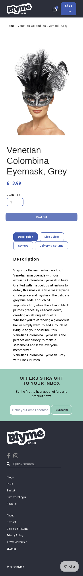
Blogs (10, 477)
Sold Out (41, 217)
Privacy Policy (15, 535)
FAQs (10, 483)
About (10, 515)
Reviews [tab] (23, 245)
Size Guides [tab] (51, 236)
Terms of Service (17, 542)
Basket (11, 490)
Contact (11, 522)
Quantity (13, 194)
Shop (68, 5)
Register (12, 503)
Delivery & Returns (17, 528)
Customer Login (16, 497)
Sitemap (11, 548)
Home (11, 25)
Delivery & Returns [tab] (51, 245)
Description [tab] (25, 236)
